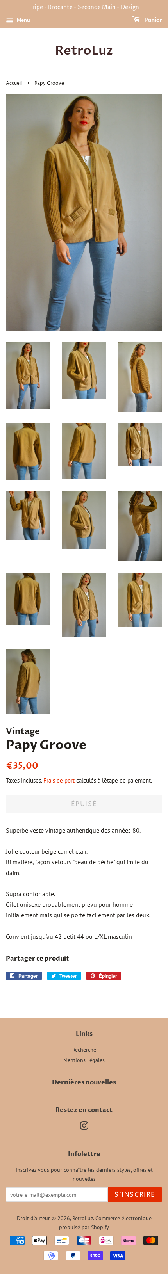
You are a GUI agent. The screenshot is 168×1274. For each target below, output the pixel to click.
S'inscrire (134, 1194)
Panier (152, 20)
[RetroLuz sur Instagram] (84, 1127)
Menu (22, 19)
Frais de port (59, 780)
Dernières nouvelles (84, 1082)
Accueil (14, 83)
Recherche (84, 1049)
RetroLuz (84, 50)
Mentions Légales (84, 1060)
